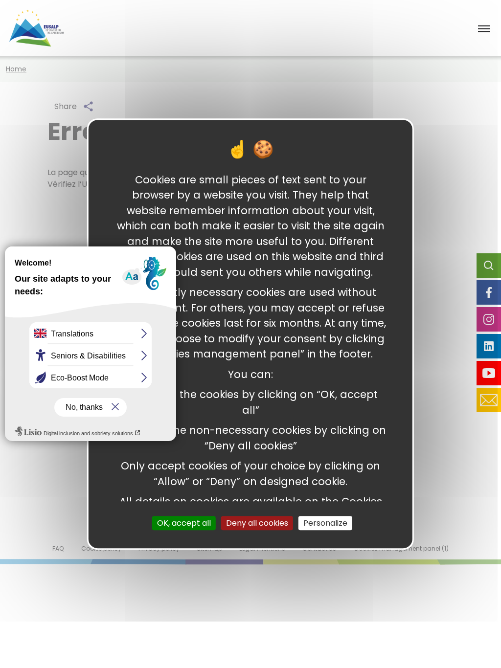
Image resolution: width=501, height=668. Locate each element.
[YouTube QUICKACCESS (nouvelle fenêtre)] (489, 373)
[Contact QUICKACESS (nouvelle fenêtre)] (489, 400)
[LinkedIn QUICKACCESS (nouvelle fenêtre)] (489, 346)
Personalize (325, 523)
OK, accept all (184, 523)
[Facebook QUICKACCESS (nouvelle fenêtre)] (489, 292)
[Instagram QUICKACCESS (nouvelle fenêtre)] (489, 319)
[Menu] (484, 29)
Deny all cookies (257, 523)
